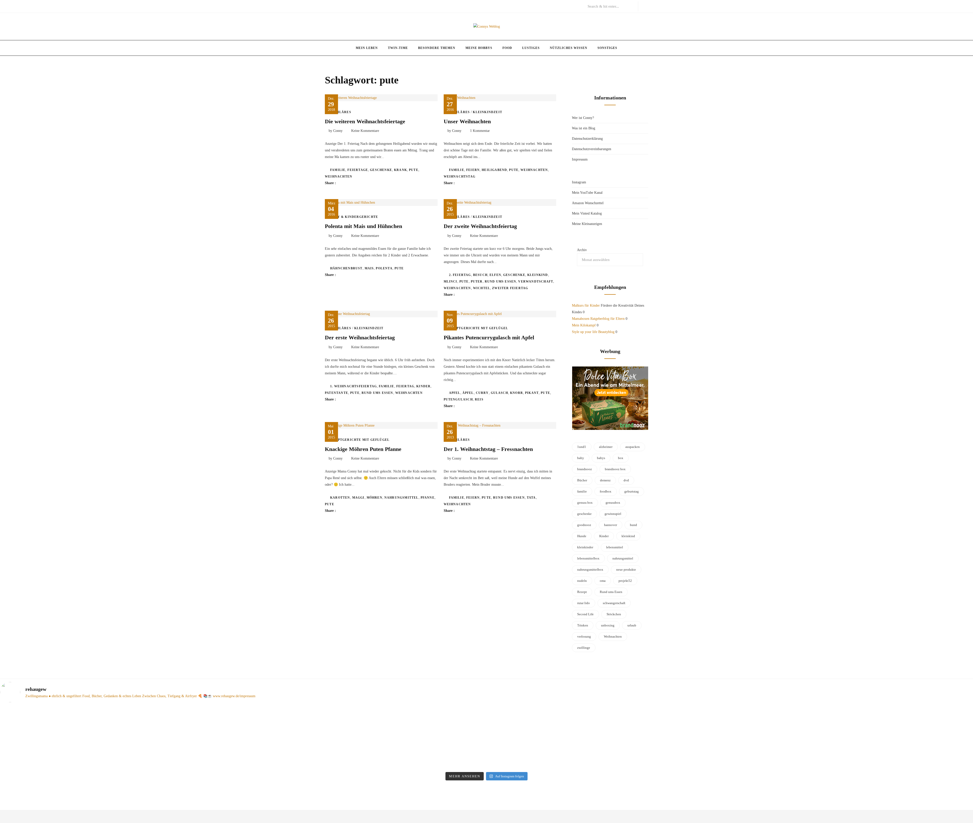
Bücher (582, 480)
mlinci (450, 281)
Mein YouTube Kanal (587, 193)
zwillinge (583, 648)
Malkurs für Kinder (586, 305)
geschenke (381, 170)
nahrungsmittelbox (590, 569)
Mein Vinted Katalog (587, 213)
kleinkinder (585, 547)
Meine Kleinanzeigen (587, 224)
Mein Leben (367, 48)
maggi (358, 497)
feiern (473, 170)
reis (479, 399)
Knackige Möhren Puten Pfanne (363, 449)
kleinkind (537, 275)
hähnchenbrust (346, 268)
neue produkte (626, 569)
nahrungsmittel (401, 497)
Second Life (585, 614)
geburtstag (631, 491)
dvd (626, 480)
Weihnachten (338, 176)
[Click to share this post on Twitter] (352, 183)
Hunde (581, 536)
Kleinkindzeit (487, 112)
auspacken (632, 447)
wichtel (481, 288)
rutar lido (583, 603)
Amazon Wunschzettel (588, 203)
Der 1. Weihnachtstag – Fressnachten (488, 449)
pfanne (428, 497)
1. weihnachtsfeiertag (353, 386)
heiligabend (494, 170)
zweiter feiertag (510, 288)
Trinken (582, 625)
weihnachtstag (460, 176)
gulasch (499, 393)
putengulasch (458, 399)
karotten (340, 497)
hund (633, 525)
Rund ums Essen (500, 281)
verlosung (584, 636)
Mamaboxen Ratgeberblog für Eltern (598, 319)
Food (507, 48)
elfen (495, 275)
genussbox (613, 502)
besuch (480, 275)
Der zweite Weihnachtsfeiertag (480, 226)
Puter (477, 281)
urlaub (631, 625)
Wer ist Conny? (583, 118)
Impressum (580, 159)
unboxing (607, 625)
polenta (384, 268)
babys (601, 458)
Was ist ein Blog (583, 128)
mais (369, 268)
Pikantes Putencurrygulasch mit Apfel (489, 337)
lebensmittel (614, 547)
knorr (516, 393)
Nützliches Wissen (568, 48)
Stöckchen (614, 614)
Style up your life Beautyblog (593, 332)
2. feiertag (460, 275)
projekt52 (625, 581)
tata (531, 497)
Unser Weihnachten (467, 121)
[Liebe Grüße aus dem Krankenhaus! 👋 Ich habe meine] (119, 724)
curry (482, 393)
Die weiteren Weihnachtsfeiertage (365, 121)
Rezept (582, 592)
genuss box (585, 502)
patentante (336, 393)
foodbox (605, 491)
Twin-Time (398, 48)
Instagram (579, 182)
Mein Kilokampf (584, 325)
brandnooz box (615, 469)
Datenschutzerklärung (587, 139)
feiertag (405, 386)
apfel (454, 393)
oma (603, 581)
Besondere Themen (436, 48)
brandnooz (584, 469)
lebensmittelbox (588, 558)
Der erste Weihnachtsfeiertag (360, 337)
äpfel (468, 393)
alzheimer (605, 447)
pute (413, 170)
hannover (610, 525)
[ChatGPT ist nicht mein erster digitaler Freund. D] (608, 738)
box (620, 458)
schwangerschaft (614, 603)
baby (580, 458)
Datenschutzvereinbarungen (591, 149)
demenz (605, 480)
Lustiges (531, 48)
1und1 (581, 447)
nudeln (582, 581)
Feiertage (357, 170)
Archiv (582, 250)
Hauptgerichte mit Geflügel (478, 328)
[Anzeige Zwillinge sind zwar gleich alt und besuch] (364, 731)
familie (337, 170)
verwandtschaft (535, 281)
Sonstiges (607, 48)
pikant (532, 393)
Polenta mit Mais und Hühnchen (363, 226)
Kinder (423, 386)
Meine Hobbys (478, 48)
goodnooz (584, 525)
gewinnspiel (613, 514)
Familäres (340, 112)
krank (400, 170)
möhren (374, 497)
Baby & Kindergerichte (354, 217)
